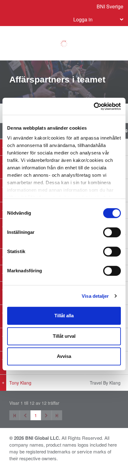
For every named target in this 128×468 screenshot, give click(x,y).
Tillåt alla (64, 315)
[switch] (112, 232)
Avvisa (64, 356)
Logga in (83, 19)
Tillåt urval (64, 336)
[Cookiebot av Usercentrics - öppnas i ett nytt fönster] (93, 106)
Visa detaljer (95, 296)
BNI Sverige (110, 6)
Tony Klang (20, 383)
